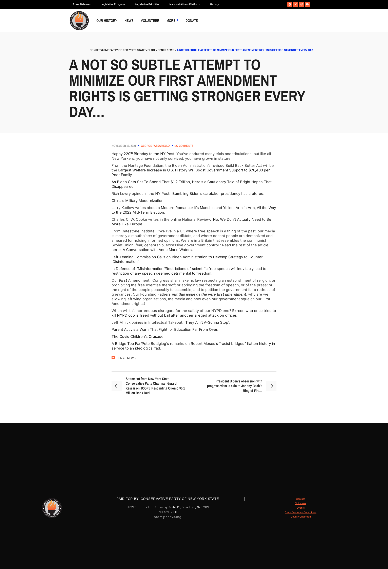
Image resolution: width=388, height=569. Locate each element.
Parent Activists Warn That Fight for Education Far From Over (164, 329)
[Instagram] (301, 4)
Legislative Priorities (147, 4)
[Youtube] (307, 4)
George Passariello (155, 146)
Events (301, 507)
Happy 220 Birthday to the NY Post (143, 154)
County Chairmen (301, 516)
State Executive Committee (300, 512)
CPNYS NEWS (126, 358)
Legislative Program (113, 4)
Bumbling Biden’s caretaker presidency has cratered (217, 193)
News (129, 20)
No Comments (183, 146)
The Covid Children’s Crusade (137, 336)
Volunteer (150, 20)
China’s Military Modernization (137, 200)
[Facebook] (289, 4)
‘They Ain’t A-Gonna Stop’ (206, 322)
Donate (192, 20)
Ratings (214, 4)
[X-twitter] (295, 4)
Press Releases (82, 4)
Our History (106, 20)
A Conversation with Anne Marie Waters (157, 250)
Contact (300, 498)
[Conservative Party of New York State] (79, 20)
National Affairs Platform (184, 4)
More (171, 20)
